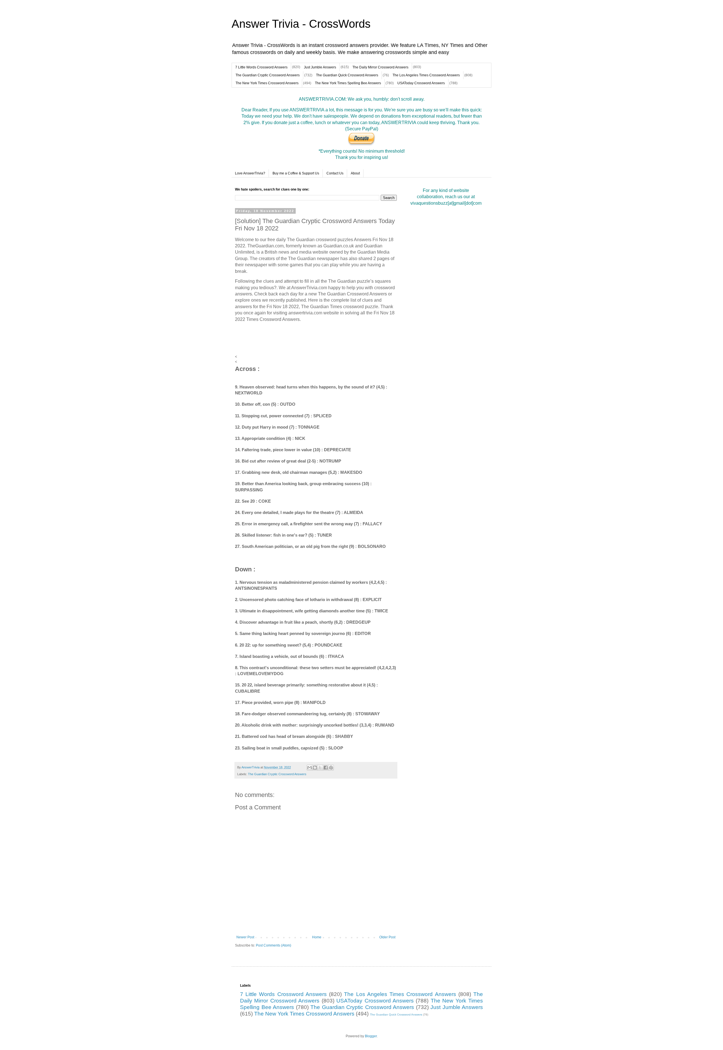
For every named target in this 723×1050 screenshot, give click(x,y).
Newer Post (245, 937)
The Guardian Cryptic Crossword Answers (268, 75)
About (355, 173)
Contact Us (334, 173)
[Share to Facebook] (325, 767)
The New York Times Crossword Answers (267, 83)
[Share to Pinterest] (331, 767)
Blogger (371, 1036)
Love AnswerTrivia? (250, 173)
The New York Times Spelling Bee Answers (348, 83)
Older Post (387, 937)
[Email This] (309, 767)
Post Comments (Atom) (273, 945)
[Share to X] (320, 767)
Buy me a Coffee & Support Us (296, 173)
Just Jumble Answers (320, 67)
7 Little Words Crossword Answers (261, 67)
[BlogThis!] (315, 767)
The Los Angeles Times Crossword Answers (426, 75)
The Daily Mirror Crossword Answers (380, 67)
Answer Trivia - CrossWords (301, 24)
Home (316, 937)
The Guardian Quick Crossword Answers (347, 75)
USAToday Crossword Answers (421, 83)
